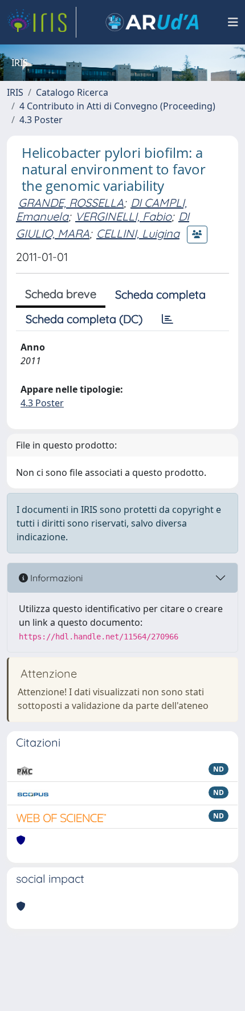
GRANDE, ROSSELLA (71, 202)
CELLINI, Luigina (137, 233)
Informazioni (55, 578)
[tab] (167, 319)
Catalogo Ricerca (72, 92)
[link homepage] (41, 22)
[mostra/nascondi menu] (233, 22)
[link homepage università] (152, 22)
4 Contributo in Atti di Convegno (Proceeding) (117, 106)
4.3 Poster (41, 119)
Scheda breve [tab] (60, 294)
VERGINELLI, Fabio (123, 216)
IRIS (15, 92)
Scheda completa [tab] (160, 294)
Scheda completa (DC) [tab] (84, 319)
